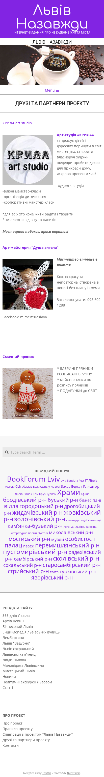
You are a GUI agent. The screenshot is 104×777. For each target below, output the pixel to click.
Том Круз (39, 494)
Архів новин (13, 621)
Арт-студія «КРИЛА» (75, 134)
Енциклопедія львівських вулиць (31, 632)
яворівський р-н (52, 577)
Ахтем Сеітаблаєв (18, 486)
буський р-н (63, 499)
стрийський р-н (28, 571)
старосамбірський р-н (72, 565)
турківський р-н (78, 571)
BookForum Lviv (33, 479)
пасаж (28, 545)
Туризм (51, 494)
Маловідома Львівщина (23, 665)
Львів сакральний (18, 648)
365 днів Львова (17, 615)
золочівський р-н (39, 519)
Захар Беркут (71, 486)
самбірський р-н (33, 559)
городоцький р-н (41, 506)
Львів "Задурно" (17, 643)
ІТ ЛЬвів (91, 480)
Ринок (27, 494)
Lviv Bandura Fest (72, 480)
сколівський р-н (76, 558)
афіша (85, 494)
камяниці (94, 520)
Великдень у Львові (46, 486)
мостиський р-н (29, 538)
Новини (9, 676)
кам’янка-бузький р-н (35, 525)
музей (57, 539)
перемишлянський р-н (67, 545)
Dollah (46, 773)
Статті (8, 687)
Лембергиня (13, 637)
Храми (68, 492)
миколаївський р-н (71, 532)
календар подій (76, 520)
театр (54, 572)
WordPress (73, 773)
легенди (69, 527)
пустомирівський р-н (35, 551)
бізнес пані (90, 500)
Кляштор (91, 486)
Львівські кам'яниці (20, 654)
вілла (11, 506)
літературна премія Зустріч (29, 533)
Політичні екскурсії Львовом (27, 682)
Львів (18, 494)
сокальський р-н (22, 565)
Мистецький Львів (19, 671)
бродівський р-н (25, 499)
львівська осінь (86, 527)
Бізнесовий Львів (18, 626)
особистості (80, 538)
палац (13, 545)
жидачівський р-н (37, 512)
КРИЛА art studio (17, 123)
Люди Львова (14, 659)
